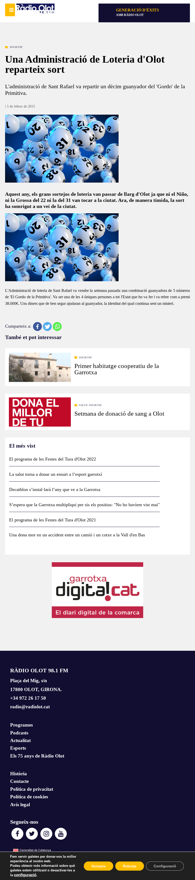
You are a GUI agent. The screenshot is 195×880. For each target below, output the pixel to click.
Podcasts (19, 732)
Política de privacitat (31, 789)
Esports (18, 748)
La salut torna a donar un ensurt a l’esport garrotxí (55, 474)
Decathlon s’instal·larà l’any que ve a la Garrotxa (54, 489)
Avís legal (20, 804)
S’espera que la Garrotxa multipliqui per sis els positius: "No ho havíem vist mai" (84, 504)
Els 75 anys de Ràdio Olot (37, 756)
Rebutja (129, 866)
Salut (83, 405)
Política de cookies (29, 796)
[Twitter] (47, 326)
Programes (21, 725)
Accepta (98, 866)
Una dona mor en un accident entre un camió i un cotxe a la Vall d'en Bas (77, 534)
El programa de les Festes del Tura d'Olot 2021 (52, 519)
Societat (16, 47)
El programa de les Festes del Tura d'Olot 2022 (52, 459)
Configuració (165, 866)
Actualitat (20, 740)
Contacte (19, 781)
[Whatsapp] (57, 326)
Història (18, 773)
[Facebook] (37, 326)
